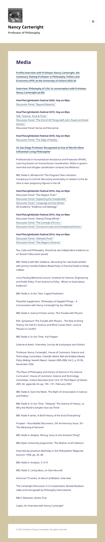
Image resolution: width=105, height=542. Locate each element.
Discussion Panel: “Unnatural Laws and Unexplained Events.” (49, 226)
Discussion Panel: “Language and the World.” (40, 202)
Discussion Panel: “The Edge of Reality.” (37, 139)
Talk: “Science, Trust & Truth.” (31, 116)
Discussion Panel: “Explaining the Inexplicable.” (41, 198)
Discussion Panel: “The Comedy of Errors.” (38, 222)
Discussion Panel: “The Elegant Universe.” (38, 242)
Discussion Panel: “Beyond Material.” (36, 104)
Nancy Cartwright (26, 27)
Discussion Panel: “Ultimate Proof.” (35, 238)
